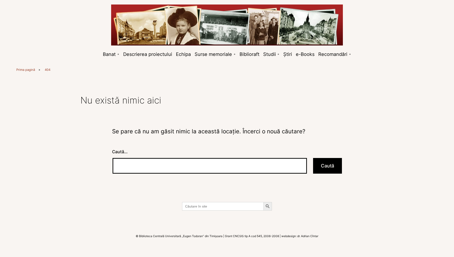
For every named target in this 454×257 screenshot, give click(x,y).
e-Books (305, 54)
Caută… (120, 151)
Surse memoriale (213, 54)
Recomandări (332, 54)
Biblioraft (249, 54)
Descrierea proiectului (147, 54)
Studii (269, 54)
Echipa (183, 54)
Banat (109, 54)
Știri (287, 54)
